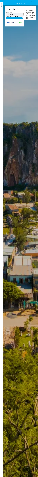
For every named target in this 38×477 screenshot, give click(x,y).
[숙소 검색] (1, 5)
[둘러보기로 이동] (1, 8)
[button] (1, 1)
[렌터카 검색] (1, 6)
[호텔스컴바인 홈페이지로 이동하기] (5, 1)
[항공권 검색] (1, 3)
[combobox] (9, 12)
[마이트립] (1, 10)
